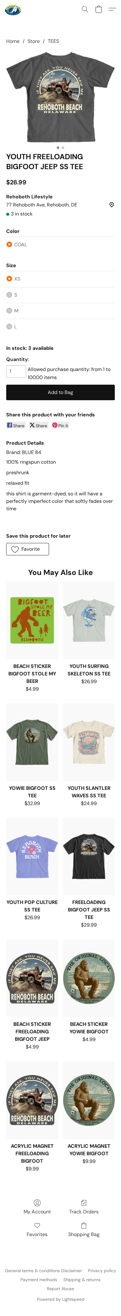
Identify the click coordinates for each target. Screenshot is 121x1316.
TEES (53, 41)
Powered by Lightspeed (60, 1299)
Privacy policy (102, 1270)
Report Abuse (60, 1288)
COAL (20, 244)
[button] (13, 9)
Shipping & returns (82, 1279)
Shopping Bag (84, 1234)
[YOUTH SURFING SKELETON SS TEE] (89, 620)
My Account (37, 1211)
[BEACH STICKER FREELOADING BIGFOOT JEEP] (32, 978)
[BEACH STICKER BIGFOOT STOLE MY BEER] (32, 620)
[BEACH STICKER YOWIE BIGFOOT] (89, 978)
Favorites (37, 1234)
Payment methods (38, 1279)
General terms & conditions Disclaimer (43, 1270)
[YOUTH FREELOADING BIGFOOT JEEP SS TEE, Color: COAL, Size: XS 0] (60, 97)
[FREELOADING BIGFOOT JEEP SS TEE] (89, 856)
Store (34, 41)
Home (13, 41)
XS (17, 279)
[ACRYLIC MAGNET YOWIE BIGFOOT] (89, 1100)
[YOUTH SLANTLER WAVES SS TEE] (89, 742)
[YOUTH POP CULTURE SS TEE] (32, 856)
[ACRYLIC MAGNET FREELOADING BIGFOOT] (32, 1100)
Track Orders (84, 1211)
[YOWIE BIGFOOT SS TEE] (32, 742)
